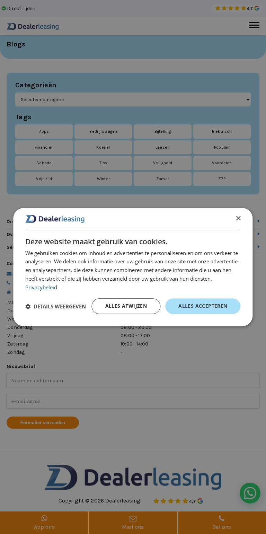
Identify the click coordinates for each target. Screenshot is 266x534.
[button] (55, 306)
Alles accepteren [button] (202, 306)
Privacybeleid (41, 287)
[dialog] (132, 267)
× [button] (238, 218)
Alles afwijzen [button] (126, 306)
